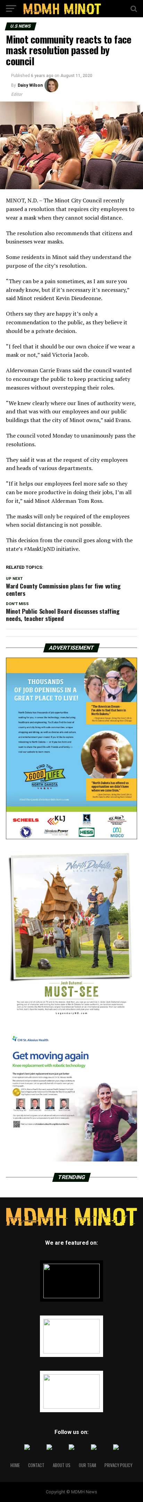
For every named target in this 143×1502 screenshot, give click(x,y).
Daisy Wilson (30, 85)
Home (15, 1465)
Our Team (87, 1465)
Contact (36, 1465)
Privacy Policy (118, 1465)
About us (61, 1465)
